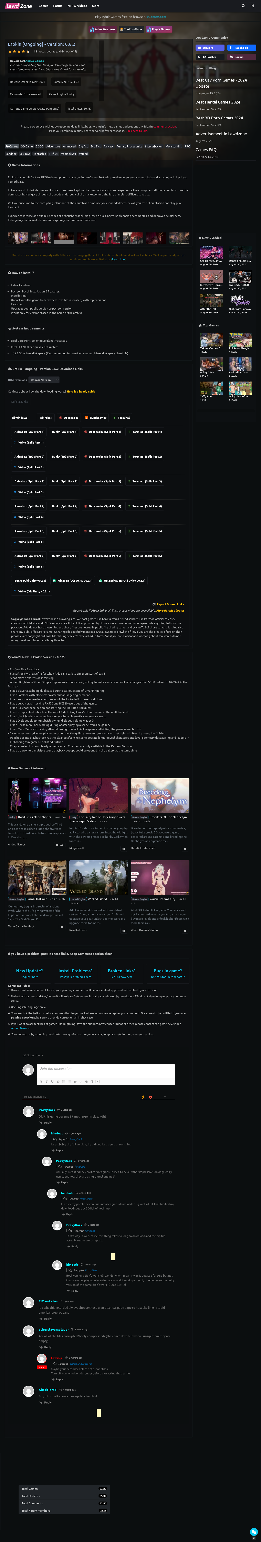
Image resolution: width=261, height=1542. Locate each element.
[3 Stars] (19, 51)
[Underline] (52, 1081)
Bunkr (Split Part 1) (64, 431)
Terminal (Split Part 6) (147, 555)
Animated (69, 146)
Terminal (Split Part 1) (147, 431)
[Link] (87, 1081)
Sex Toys (25, 153)
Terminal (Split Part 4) (147, 506)
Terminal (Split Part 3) (147, 481)
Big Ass (83, 146)
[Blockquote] (75, 1081)
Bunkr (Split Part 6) (64, 555)
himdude (80, 1166)
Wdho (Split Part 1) (31, 442)
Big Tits (96, 146)
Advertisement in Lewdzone (221, 133)
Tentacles (39, 153)
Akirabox (46, 417)
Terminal (123, 417)
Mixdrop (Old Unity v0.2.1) (75, 580)
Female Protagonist (129, 146)
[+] (97, 1081)
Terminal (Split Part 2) (147, 456)
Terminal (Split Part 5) (147, 531)
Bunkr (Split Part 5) (64, 531)
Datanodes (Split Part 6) (104, 555)
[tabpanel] (98, 503)
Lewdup (56, 1358)
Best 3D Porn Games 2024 (219, 117)
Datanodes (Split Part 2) (104, 456)
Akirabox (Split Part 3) (29, 481)
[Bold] (41, 1081)
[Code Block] (81, 1081)
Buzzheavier (97, 417)
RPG (187, 146)
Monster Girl (173, 146)
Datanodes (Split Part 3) (104, 481)
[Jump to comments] (254, 1532)
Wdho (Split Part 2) (31, 467)
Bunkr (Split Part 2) (64, 456)
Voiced (83, 153)
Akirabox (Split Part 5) (29, 531)
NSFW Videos (77, 6)
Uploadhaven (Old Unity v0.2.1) (124, 580)
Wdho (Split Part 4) (31, 517)
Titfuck (53, 153)
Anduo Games (34, 60)
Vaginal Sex (68, 153)
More (96, 6)
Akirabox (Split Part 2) (29, 456)
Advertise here (102, 29)
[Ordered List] (64, 1081)
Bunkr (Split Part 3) (64, 481)
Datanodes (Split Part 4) (104, 506)
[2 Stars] (14, 51)
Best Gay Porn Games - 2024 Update (221, 82)
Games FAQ (206, 149)
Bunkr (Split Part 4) (64, 506)
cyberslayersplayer (81, 1363)
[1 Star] (10, 51)
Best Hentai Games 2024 (218, 101)
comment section (164, 126)
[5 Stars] (28, 51)
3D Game (27, 146)
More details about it (170, 610)
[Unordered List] (69, 1081)
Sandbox (11, 153)
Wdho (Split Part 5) (31, 541)
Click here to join (136, 130)
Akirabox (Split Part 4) (29, 506)
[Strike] (58, 1081)
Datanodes (71, 417)
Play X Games (158, 29)
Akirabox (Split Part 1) (29, 431)
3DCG (39, 146)
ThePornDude (133, 29)
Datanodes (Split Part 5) (104, 531)
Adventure (53, 146)
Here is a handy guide (81, 391)
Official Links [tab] (19, 401)
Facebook (241, 47)
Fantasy (109, 146)
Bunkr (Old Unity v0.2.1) (30, 580)
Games (43, 6)
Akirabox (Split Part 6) (29, 555)
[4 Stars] (23, 51)
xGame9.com (156, 16)
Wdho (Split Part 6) (31, 566)
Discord (207, 47)
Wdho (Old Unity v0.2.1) (34, 591)
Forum (58, 6)
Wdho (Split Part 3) (31, 492)
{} (92, 1081)
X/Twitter (209, 57)
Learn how (118, 259)
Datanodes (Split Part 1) (104, 431)
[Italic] (47, 1081)
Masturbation (154, 146)
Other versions (17, 380)
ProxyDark (76, 1139)
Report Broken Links (170, 604)
